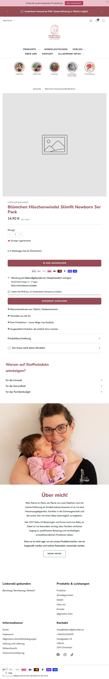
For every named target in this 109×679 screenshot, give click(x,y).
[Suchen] (103, 20)
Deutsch (7, 20)
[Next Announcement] (102, 11)
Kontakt (47, 53)
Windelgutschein (55, 49)
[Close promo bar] (107, 2)
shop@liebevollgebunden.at (70, 629)
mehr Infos (54, 553)
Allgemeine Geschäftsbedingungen (19, 638)
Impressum (8, 634)
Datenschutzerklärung (13, 652)
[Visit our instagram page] (64, 654)
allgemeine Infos (69, 53)
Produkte (29, 49)
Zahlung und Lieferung (14, 643)
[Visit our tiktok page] (72, 654)
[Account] (90, 20)
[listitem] (54, 11)
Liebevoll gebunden (18, 202)
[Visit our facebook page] (57, 654)
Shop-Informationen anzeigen (24, 285)
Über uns (31, 53)
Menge (11, 230)
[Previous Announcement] (7, 11)
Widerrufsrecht (10, 648)
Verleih (78, 49)
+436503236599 (65, 634)
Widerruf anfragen (54, 301)
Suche (6, 629)
